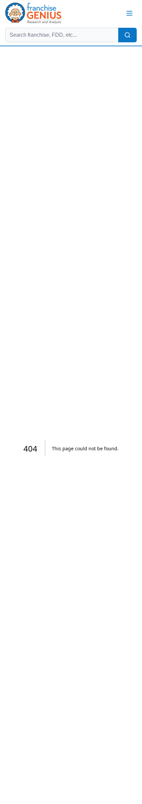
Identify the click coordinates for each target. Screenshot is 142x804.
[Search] (127, 35)
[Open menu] (129, 13)
